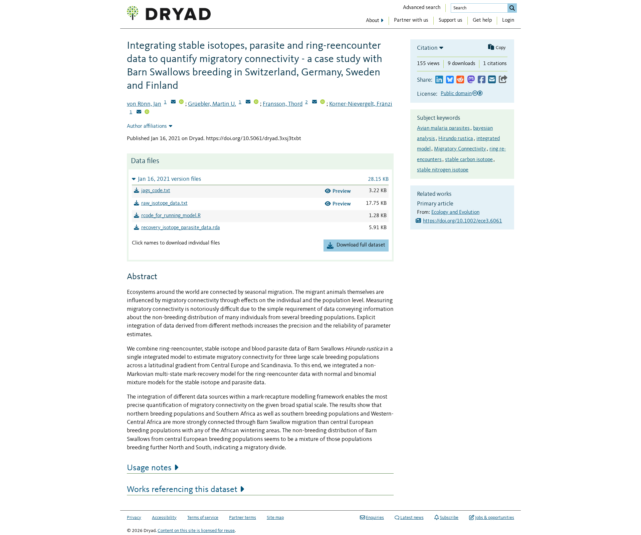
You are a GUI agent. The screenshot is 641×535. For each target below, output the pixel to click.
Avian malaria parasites (443, 128)
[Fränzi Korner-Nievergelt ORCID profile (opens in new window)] (147, 112)
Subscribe (449, 517)
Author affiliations (147, 126)
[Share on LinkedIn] (439, 80)
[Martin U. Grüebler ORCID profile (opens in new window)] (256, 102)
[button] (260, 179)
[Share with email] (492, 80)
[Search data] (512, 8)
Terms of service (202, 517)
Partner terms (242, 517)
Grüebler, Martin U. (212, 104)
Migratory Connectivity (460, 149)
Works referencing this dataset (182, 489)
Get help (482, 20)
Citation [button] (427, 48)
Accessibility (164, 517)
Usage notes (149, 468)
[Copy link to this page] (503, 79)
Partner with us (411, 20)
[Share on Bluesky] (450, 80)
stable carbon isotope (469, 159)
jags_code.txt (155, 190)
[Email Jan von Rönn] (173, 102)
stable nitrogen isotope (442, 170)
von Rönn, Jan (144, 104)
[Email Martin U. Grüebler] (248, 102)
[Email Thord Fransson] (314, 102)
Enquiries (375, 517)
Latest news (412, 517)
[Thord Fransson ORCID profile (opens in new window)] (322, 102)
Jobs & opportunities (494, 517)
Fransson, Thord (282, 104)
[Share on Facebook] (481, 80)
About (372, 20)
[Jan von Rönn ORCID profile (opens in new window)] (181, 102)
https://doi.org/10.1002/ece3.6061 (462, 221)
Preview (342, 191)
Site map (275, 517)
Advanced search (421, 7)
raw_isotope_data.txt (164, 203)
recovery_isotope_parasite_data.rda (180, 227)
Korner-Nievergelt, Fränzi (360, 104)
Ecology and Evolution (455, 212)
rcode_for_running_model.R (171, 215)
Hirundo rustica (455, 138)
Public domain (456, 93)
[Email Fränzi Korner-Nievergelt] (139, 112)
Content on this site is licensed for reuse (196, 530)
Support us (450, 20)
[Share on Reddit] (460, 80)
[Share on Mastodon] (471, 80)
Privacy (134, 517)
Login (508, 20)
